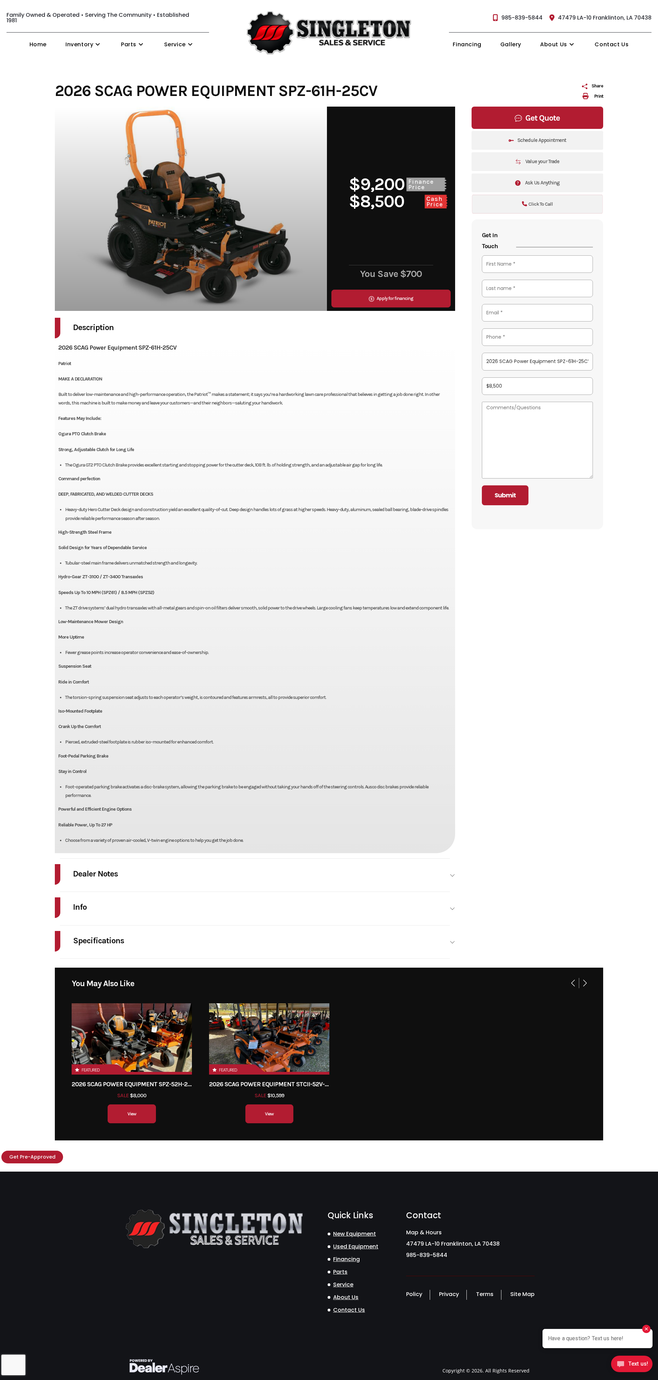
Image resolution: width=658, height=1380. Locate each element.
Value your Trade (541, 161)
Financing (346, 1259)
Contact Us (349, 1310)
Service (343, 1284)
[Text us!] (632, 1366)
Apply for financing (394, 298)
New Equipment (354, 1234)
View (131, 1114)
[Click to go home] (213, 1228)
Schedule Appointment (541, 140)
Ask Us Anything (542, 183)
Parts (340, 1272)
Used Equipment (355, 1246)
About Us (345, 1297)
